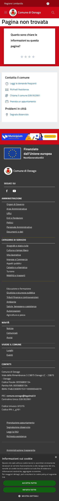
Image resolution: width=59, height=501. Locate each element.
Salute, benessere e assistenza (21, 306)
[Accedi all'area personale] (48, 3)
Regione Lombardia (13, 3)
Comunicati (12, 333)
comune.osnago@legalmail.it (21, 395)
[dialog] (29, 477)
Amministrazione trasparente (21, 450)
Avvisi (9, 337)
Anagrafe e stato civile (17, 245)
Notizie (10, 328)
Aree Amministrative (17, 209)
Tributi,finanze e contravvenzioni (23, 297)
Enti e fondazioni (15, 218)
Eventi (10, 355)
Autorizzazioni (13, 311)
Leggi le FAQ (13, 431)
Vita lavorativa (14, 254)
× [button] (56, 457)
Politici (10, 222)
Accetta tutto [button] (29, 483)
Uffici (9, 213)
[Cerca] (53, 12)
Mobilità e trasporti (16, 275)
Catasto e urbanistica (17, 267)
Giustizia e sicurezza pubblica (21, 292)
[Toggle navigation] (5, 12)
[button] (29, 496)
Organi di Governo (15, 204)
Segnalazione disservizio (18, 427)
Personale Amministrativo (19, 227)
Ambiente (11, 301)
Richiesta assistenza (16, 436)
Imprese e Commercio (17, 259)
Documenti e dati (15, 231)
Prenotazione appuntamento (20, 422)
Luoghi (10, 350)
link (3, 477)
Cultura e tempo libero (17, 250)
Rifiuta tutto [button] (29, 490)
